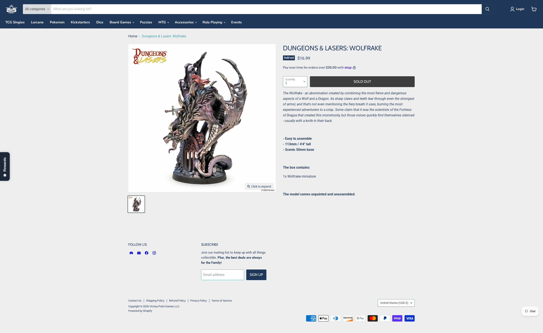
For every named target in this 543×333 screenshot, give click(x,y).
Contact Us (134, 300)
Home (132, 36)
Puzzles (146, 22)
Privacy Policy (198, 300)
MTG (162, 22)
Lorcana (37, 22)
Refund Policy (177, 300)
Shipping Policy (155, 300)
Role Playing (213, 22)
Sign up (256, 274)
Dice (99, 22)
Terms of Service (221, 300)
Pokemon (57, 22)
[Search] (487, 9)
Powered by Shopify (140, 310)
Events (236, 22)
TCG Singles (15, 22)
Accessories (185, 22)
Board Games (121, 22)
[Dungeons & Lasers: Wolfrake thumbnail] (136, 204)
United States (394, 303)
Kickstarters (80, 22)
